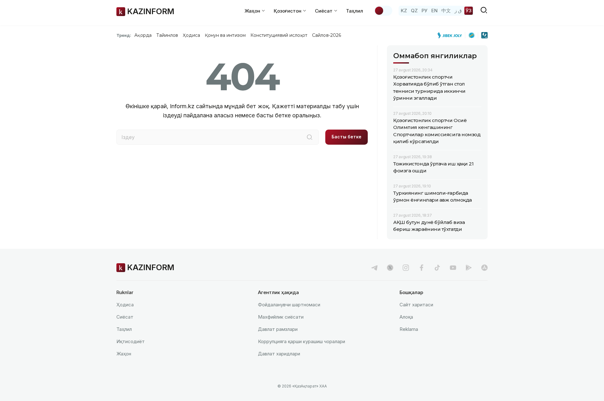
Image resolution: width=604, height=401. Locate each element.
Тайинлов (167, 35)
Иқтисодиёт (130, 341)
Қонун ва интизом (225, 35)
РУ (425, 11)
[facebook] (421, 268)
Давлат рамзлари (278, 329)
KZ (404, 11)
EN (434, 11)
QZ (414, 11)
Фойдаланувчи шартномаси (289, 305)
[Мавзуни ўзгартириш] (383, 11)
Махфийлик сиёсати (281, 317)
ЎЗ (469, 11)
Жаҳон (123, 354)
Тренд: (123, 35)
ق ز (458, 11)
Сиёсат (124, 317)
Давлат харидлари (279, 354)
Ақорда (142, 35)
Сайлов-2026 (326, 35)
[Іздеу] (309, 137)
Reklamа (409, 329)
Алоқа (406, 317)
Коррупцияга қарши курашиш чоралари (301, 341)
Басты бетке (346, 136)
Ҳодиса (191, 35)
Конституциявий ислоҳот (278, 35)
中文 (446, 11)
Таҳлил (354, 10)
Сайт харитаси (416, 305)
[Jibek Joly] (451, 35)
